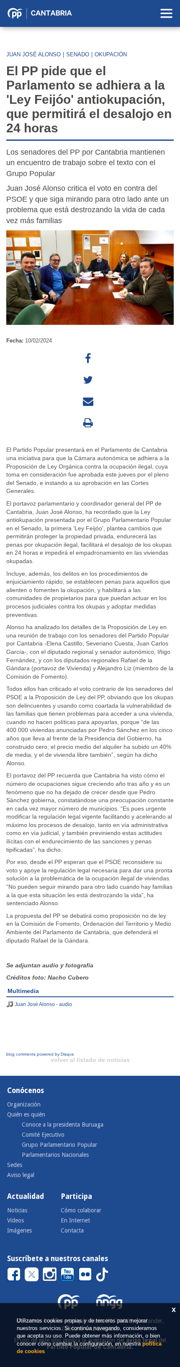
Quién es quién (26, 1114)
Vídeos (15, 1220)
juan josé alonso (33, 54)
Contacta (72, 1230)
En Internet (75, 1220)
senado (77, 54)
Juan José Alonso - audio (43, 1004)
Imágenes (19, 1230)
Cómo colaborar (81, 1210)
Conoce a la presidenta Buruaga (62, 1124)
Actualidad (25, 1196)
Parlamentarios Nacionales (55, 1154)
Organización (24, 1104)
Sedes (14, 1165)
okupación (111, 54)
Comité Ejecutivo (43, 1134)
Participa (76, 1196)
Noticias (17, 1210)
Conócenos (25, 1090)
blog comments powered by (40, 1054)
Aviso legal (20, 1175)
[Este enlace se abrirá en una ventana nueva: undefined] (88, 358)
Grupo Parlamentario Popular (59, 1144)
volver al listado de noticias (90, 1059)
